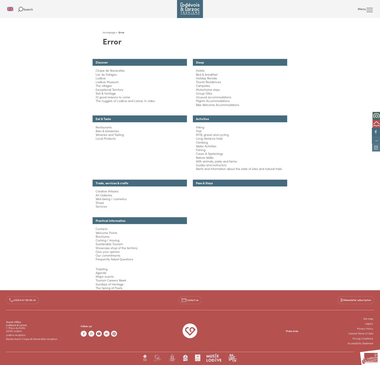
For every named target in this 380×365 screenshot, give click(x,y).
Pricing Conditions (363, 338)
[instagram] (91, 334)
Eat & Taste (103, 119)
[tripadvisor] (107, 334)
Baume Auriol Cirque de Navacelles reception (31, 339)
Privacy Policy (365, 328)
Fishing (200, 150)
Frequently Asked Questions (114, 259)
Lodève (101, 78)
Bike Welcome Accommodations (217, 105)
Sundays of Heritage (110, 284)
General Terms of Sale (360, 333)
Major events (105, 276)
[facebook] (84, 334)
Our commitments (108, 255)
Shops (100, 203)
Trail (198, 131)
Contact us (192, 300)
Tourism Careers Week (111, 280)
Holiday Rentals (206, 78)
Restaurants (104, 127)
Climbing (202, 142)
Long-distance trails (209, 138)
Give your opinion (108, 252)
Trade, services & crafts (112, 183)
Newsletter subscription (358, 300)
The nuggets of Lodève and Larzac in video (125, 101)
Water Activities (206, 146)
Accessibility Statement (360, 343)
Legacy (369, 323)
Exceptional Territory (109, 90)
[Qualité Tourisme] (157, 358)
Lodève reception (15, 335)
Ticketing (102, 269)
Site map (368, 318)
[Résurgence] (232, 358)
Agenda (101, 273)
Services (101, 206)
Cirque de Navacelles (110, 70)
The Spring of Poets (109, 288)
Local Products (106, 138)
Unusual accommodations (213, 97)
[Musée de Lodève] (214, 358)
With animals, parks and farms (216, 161)
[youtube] (99, 334)
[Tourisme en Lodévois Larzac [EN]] (190, 9)
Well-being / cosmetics (111, 199)
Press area (292, 331)
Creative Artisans (107, 191)
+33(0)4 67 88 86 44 (24, 300)
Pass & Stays (204, 183)
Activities (202, 119)
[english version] (12, 9)
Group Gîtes (204, 93)
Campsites (203, 86)
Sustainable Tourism (109, 244)
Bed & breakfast (206, 74)
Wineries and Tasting (110, 135)
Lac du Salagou (106, 74)
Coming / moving (107, 240)
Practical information (111, 221)
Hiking (200, 127)
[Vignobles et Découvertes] (197, 358)
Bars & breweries (107, 131)
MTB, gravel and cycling (212, 135)
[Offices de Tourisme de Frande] (145, 358)
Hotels (200, 70)
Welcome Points (106, 233)
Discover (102, 62)
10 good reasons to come (113, 97)
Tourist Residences (208, 82)
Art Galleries (104, 195)
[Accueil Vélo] (185, 358)
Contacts (102, 229)
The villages (104, 86)
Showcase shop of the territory (117, 248)
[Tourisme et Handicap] (172, 358)
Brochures (103, 236)
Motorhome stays (208, 90)
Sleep (200, 62)
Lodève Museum (107, 82)
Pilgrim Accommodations (213, 101)
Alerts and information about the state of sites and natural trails (239, 169)
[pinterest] (114, 334)
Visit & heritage (106, 93)
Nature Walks (205, 157)
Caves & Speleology (209, 153)
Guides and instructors (211, 165)
